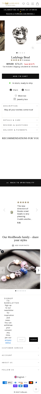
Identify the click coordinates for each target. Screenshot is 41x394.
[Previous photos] (2, 270)
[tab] (15, 290)
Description (10, 106)
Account (7, 355)
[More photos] (38, 270)
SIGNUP (33, 339)
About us (7, 363)
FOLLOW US (8, 370)
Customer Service (12, 348)
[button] (16, 60)
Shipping (16, 67)
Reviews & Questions (15, 125)
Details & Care (12, 120)
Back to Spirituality (22, 183)
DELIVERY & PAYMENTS (15, 130)
